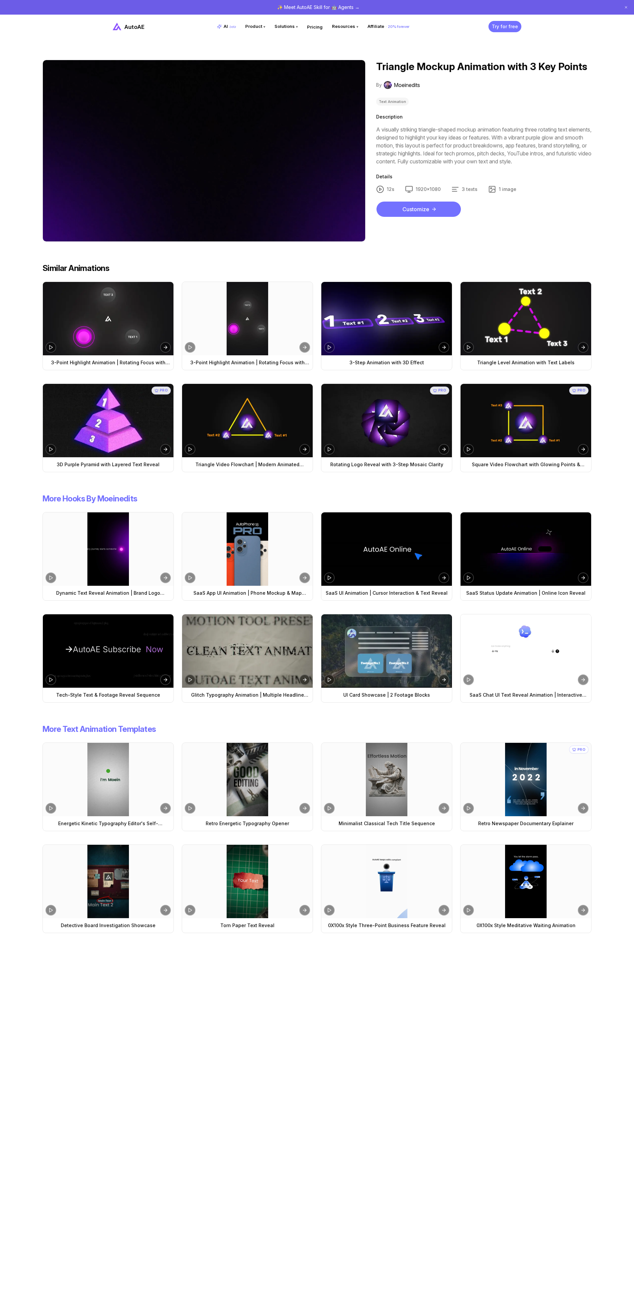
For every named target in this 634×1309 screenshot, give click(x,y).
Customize (415, 209)
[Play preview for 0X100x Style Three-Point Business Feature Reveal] (329, 910)
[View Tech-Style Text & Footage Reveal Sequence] (108, 651)
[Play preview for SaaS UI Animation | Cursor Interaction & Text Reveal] (329, 577)
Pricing (315, 27)
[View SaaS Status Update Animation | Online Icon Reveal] (526, 549)
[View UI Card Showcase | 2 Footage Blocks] (386, 651)
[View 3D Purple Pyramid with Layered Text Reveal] (108, 420)
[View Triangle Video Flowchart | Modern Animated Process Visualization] (247, 420)
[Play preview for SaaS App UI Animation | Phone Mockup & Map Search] (190, 577)
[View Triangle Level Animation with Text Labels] (526, 318)
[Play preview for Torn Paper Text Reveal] (190, 910)
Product (255, 26)
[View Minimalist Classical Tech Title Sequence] (386, 779)
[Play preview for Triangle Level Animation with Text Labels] (468, 347)
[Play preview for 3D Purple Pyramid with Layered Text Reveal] (51, 449)
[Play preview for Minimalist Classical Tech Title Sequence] (329, 808)
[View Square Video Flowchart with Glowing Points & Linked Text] (526, 420)
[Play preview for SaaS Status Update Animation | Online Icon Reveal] (468, 577)
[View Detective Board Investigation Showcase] (108, 881)
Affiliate (388, 26)
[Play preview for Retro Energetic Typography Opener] (190, 808)
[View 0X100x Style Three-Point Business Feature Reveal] (386, 881)
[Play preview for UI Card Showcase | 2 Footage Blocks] (329, 679)
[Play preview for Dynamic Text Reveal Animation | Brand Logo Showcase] (51, 577)
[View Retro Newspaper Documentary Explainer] (526, 779)
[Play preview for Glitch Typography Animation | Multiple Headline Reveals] (190, 679)
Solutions (286, 26)
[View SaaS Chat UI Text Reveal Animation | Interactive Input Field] (526, 651)
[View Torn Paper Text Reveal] (247, 881)
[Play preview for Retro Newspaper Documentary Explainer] (468, 808)
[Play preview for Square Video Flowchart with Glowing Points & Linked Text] (468, 449)
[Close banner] (626, 7)
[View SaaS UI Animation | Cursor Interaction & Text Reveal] (386, 549)
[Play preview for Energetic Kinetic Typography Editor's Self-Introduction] (51, 808)
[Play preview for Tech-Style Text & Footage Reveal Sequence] (51, 679)
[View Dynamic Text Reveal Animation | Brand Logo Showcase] (108, 549)
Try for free (505, 26)
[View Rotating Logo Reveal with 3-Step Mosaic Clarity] (386, 420)
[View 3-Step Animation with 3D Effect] (386, 318)
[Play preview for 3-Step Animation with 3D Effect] (329, 347)
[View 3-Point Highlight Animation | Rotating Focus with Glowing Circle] (108, 318)
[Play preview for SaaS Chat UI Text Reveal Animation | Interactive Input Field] (468, 679)
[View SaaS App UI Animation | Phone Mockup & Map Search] (247, 549)
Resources (345, 26)
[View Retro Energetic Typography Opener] (247, 779)
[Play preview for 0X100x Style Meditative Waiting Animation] (468, 910)
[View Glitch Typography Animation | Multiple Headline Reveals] (247, 651)
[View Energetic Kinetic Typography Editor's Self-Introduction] (108, 779)
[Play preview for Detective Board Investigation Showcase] (51, 910)
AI (230, 26)
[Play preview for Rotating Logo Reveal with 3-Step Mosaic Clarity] (329, 449)
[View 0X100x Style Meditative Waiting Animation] (526, 881)
